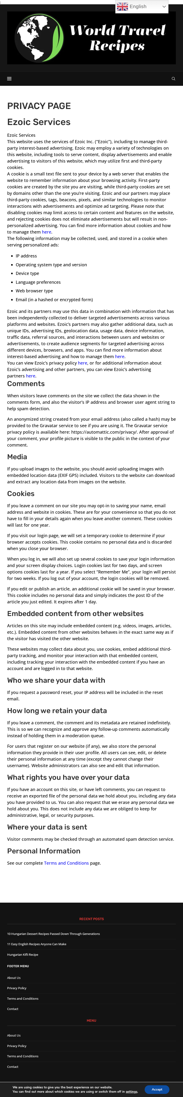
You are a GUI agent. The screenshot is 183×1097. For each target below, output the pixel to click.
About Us (13, 978)
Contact (12, 1009)
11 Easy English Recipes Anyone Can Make (36, 944)
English (137, 6)
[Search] (173, 79)
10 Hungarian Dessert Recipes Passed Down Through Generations (53, 934)
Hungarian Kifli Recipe (22, 954)
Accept (157, 1089)
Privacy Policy (16, 988)
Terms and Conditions (66, 863)
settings (131, 1092)
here (46, 232)
